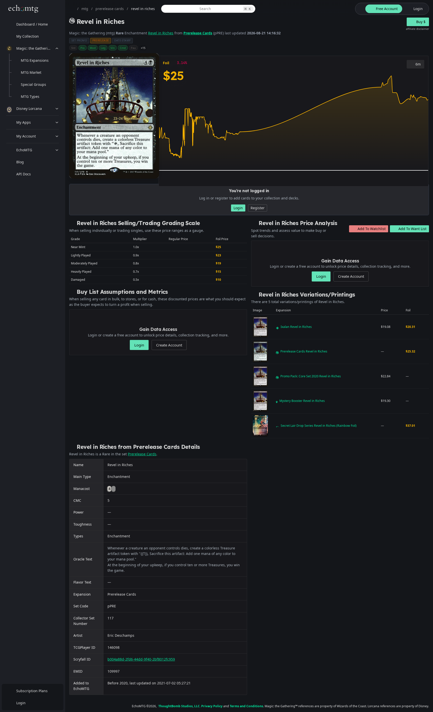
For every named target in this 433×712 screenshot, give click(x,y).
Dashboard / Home (32, 24)
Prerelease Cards (197, 33)
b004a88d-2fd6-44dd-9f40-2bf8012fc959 (141, 659)
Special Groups (33, 84)
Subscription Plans (32, 690)
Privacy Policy (212, 706)
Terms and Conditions (246, 706)
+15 (143, 48)
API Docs (23, 174)
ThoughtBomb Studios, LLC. (179, 706)
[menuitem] (32, 24)
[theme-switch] (359, 8)
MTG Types (30, 96)
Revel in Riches (160, 33)
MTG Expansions (35, 60)
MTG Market (31, 72)
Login (21, 702)
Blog (20, 162)
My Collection (27, 36)
